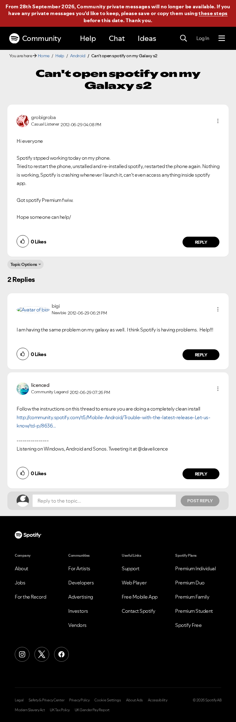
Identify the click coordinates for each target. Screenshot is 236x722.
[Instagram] (22, 654)
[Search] (183, 38)
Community (41, 38)
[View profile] (23, 120)
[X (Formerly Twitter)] (41, 654)
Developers (81, 582)
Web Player (134, 582)
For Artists (79, 568)
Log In (202, 38)
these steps (213, 13)
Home (43, 56)
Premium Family (192, 596)
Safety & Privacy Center (47, 700)
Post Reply (200, 501)
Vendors (77, 625)
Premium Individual (195, 568)
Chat (117, 38)
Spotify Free (188, 625)
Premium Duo (190, 582)
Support (131, 568)
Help (88, 38)
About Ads (134, 700)
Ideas (147, 38)
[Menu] (222, 38)
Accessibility (157, 700)
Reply (201, 242)
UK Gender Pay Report (92, 710)
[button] (217, 121)
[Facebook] (61, 654)
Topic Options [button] (23, 264)
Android (77, 56)
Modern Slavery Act (30, 710)
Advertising (80, 596)
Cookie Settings (107, 700)
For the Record (30, 596)
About (21, 568)
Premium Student (194, 611)
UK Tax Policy (60, 710)
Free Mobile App (140, 596)
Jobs (20, 582)
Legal (19, 700)
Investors (78, 611)
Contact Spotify (138, 611)
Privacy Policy (79, 700)
